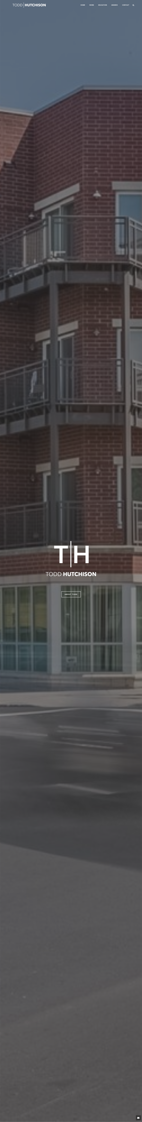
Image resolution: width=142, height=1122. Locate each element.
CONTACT (125, 5)
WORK (91, 5)
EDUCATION (102, 5)
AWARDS (114, 5)
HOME (83, 5)
